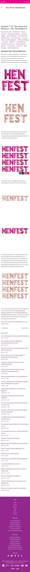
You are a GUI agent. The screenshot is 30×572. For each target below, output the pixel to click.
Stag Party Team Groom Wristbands (10, 438)
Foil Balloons (16, 32)
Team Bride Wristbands (15, 539)
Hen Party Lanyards (15, 528)
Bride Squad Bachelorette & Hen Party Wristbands (14, 376)
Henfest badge (21, 313)
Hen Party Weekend (11, 40)
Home (15, 502)
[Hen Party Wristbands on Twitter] (8, 556)
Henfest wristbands (20, 310)
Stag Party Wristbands (15, 522)
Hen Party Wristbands (23, 40)
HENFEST (12, 42)
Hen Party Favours (16, 38)
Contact (15, 504)
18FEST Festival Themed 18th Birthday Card (12, 448)
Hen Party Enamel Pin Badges (15, 549)
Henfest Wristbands (15, 541)
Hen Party (3, 34)
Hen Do (23, 32)
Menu (4, 2)
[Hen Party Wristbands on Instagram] (18, 556)
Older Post (5, 328)
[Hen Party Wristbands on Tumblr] (22, 556)
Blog (15, 510)
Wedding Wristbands (15, 524)
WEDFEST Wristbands (15, 543)
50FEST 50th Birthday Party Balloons (10, 476)
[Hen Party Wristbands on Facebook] (12, 556)
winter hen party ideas (13, 48)
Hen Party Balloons (12, 36)
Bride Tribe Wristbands (15, 537)
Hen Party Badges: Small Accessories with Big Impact (15, 336)
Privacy (15, 514)
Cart (28, 2)
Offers (15, 508)
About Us (15, 506)
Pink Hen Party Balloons (7, 44)
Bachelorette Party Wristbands (15, 547)
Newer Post (24, 328)
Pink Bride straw (5, 314)
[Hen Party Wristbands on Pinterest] (15, 556)
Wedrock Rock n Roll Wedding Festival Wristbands (14, 443)
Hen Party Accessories (14, 34)
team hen (3, 46)
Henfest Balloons (21, 42)
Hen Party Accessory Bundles (15, 530)
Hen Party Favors (22, 36)
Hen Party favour (5, 38)
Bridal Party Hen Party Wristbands (10, 453)
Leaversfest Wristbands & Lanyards (10, 464)
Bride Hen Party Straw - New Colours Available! (13, 488)
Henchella (5, 42)
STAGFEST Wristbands (15, 545)
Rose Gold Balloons (20, 44)
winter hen (19, 46)
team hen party (11, 46)
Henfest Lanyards (5, 313)
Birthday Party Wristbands (15, 526)
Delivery (15, 512)
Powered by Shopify (19, 562)
